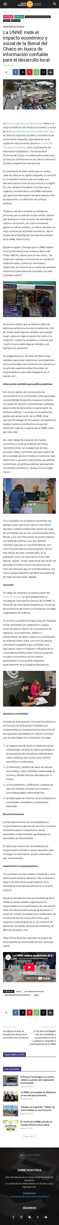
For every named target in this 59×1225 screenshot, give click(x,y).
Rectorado (16, 20)
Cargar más (28, 1136)
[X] (23, 72)
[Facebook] (16, 72)
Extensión (19, 17)
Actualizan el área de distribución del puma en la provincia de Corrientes (15, 1034)
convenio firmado (12, 596)
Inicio (5, 11)
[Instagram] (21, 1217)
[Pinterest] (29, 72)
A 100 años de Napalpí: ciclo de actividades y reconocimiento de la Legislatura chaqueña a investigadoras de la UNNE (43, 1037)
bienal (18, 991)
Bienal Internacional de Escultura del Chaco (32, 131)
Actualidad (14, 11)
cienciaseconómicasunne (34, 991)
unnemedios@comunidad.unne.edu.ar (29, 1196)
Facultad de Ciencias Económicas (38, 17)
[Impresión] (50, 72)
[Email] (43, 72)
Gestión (7, 20)
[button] (5, 4)
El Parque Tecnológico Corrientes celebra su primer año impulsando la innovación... (37, 1080)
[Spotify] (29, 1217)
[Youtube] (46, 1217)
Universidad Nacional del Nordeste (24, 123)
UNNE (36, 995)
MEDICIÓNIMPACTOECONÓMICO (17, 995)
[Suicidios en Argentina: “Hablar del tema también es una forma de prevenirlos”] (10, 1111)
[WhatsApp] (36, 72)
